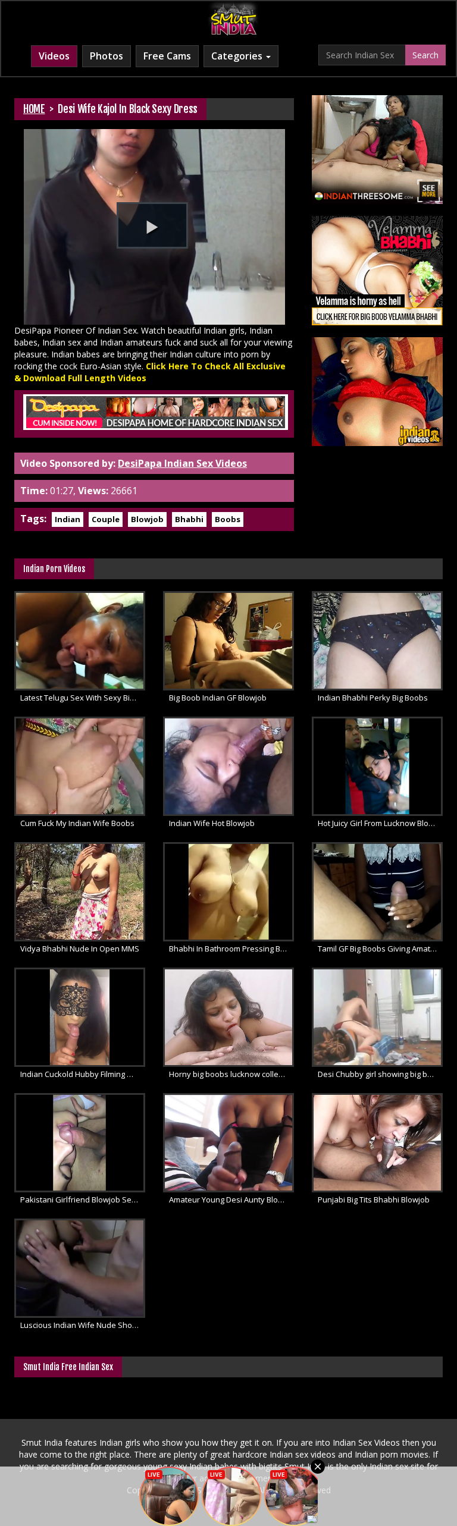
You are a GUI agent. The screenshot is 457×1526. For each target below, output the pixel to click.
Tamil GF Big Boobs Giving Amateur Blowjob (380, 948)
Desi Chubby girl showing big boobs (380, 1074)
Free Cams (167, 55)
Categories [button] (238, 55)
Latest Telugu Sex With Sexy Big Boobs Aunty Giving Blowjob (82, 697)
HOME (34, 108)
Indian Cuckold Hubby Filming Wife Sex (82, 1074)
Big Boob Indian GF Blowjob (218, 697)
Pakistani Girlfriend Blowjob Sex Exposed (82, 1199)
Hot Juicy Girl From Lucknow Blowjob (380, 823)
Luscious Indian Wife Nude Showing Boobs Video (82, 1325)
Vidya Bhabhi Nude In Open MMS (79, 948)
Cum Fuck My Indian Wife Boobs (77, 823)
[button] (152, 225)
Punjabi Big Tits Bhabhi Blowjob (374, 1199)
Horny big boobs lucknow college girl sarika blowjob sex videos (231, 1074)
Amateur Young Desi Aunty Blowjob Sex (231, 1199)
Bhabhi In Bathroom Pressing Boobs (231, 948)
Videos (54, 55)
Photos (106, 55)
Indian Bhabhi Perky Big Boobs (373, 697)
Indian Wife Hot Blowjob (212, 823)
